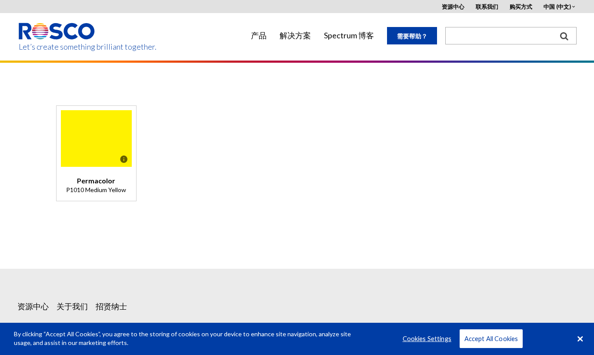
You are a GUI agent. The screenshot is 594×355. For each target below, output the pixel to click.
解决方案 (295, 35)
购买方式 (521, 6)
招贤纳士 (111, 306)
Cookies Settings (427, 338)
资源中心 (453, 6)
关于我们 (72, 306)
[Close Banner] (580, 339)
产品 (259, 35)
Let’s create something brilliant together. (57, 46)
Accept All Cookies (491, 338)
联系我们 (487, 6)
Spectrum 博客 (349, 35)
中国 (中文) (557, 6)
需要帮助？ (412, 36)
